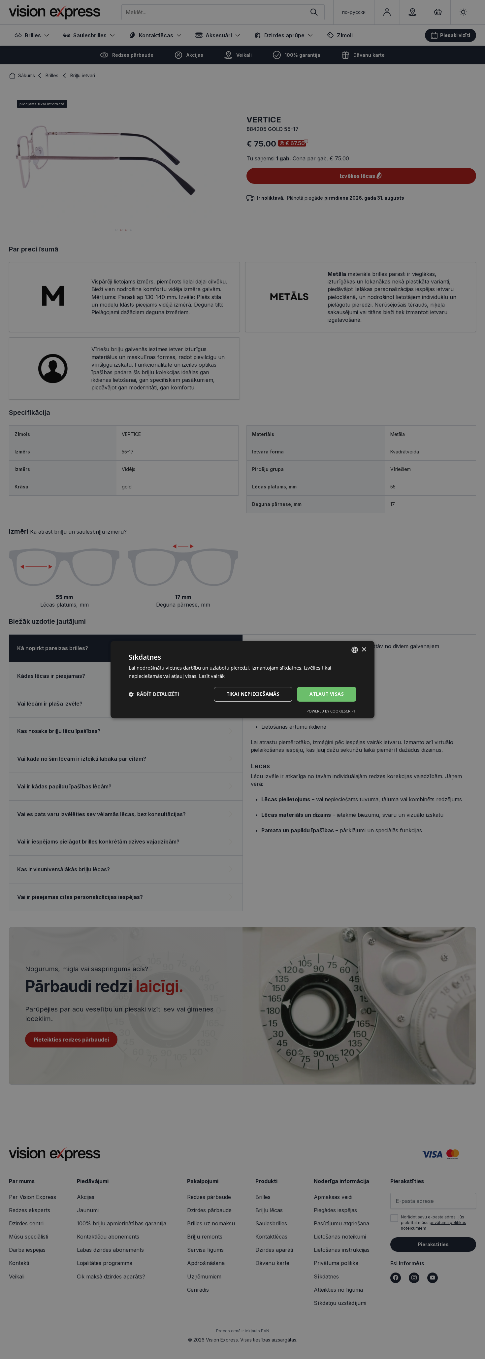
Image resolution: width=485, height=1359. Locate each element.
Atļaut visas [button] (326, 694)
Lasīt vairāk (212, 676)
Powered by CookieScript (331, 711)
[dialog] (242, 679)
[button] (154, 694)
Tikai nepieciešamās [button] (253, 694)
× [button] (363, 649)
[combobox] (354, 649)
